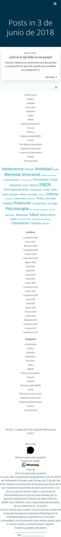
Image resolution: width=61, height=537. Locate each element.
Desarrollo (15, 185)
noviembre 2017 (30, 324)
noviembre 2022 (30, 237)
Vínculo (45, 223)
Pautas (7, 203)
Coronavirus (41, 179)
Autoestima (30, 107)
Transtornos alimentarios (30, 152)
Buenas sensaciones (48, 175)
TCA (28, 218)
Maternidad (20, 198)
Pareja (30, 140)
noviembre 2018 (30, 295)
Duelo (30, 115)
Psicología (52, 203)
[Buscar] (56, 87)
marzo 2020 (30, 283)
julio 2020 (30, 266)
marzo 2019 (30, 291)
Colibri (30, 433)
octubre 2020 (30, 254)
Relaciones (22, 215)
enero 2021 (30, 242)
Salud (34, 214)
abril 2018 (30, 303)
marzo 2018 (30, 307)
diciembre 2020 (30, 246)
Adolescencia (30, 95)
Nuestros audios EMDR (30, 136)
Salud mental (47, 215)
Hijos (54, 189)
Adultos (30, 99)
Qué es (52, 210)
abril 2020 (30, 279)
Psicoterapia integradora (39, 210)
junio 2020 (30, 270)
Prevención (22, 202)
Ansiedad (30, 103)
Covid (53, 179)
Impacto (42, 195)
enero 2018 (30, 316)
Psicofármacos (39, 203)
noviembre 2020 (30, 250)
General (30, 128)
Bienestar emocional (22, 174)
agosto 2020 (30, 262)
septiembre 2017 (30, 332)
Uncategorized (30, 161)
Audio (55, 169)
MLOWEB (31, 53)
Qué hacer (10, 215)
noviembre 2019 (30, 287)
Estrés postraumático (30, 124)
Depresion (30, 111)
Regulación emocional (30, 148)
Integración (9, 199)
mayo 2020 (30, 274)
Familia (46, 189)
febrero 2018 (30, 312)
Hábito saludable (10, 194)
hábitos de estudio (28, 194)
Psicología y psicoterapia (31, 144)
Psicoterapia (17, 208)
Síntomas (21, 219)
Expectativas (36, 189)
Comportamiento (11, 179)
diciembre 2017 (30, 320)
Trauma (30, 157)
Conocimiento (26, 180)
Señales (13, 218)
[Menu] (55, 3)
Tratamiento (20, 223)
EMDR (30, 119)
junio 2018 (30, 299)
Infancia (30, 132)
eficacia (34, 185)
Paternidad (50, 198)
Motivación (31, 199)
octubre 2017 (30, 328)
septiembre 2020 (30, 258)
